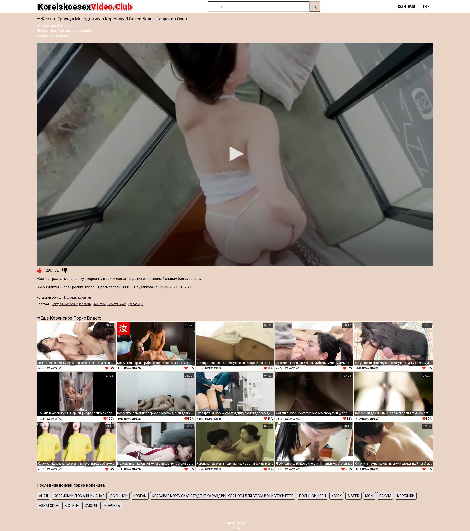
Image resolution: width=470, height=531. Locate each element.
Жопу (337, 496)
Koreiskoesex (85, 6)
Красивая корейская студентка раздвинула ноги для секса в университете (222, 496)
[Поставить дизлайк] (64, 270)
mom (369, 496)
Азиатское (49, 506)
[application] (235, 154)
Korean (139, 496)
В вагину (85, 304)
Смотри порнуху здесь (55, 26)
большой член (312, 496)
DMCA (235, 528)
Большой (119, 496)
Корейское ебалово (53, 35)
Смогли (91, 506)
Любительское (116, 304)
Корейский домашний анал (79, 496)
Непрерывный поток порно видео (64, 31)
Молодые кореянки (77, 297)
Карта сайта (235, 523)
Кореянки (405, 496)
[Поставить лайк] (39, 270)
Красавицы (135, 304)
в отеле (72, 506)
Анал (43, 496)
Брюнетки (99, 304)
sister (353, 496)
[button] (235, 154)
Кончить (112, 506)
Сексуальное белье (65, 304)
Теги (426, 7)
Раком (385, 496)
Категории (406, 7)
